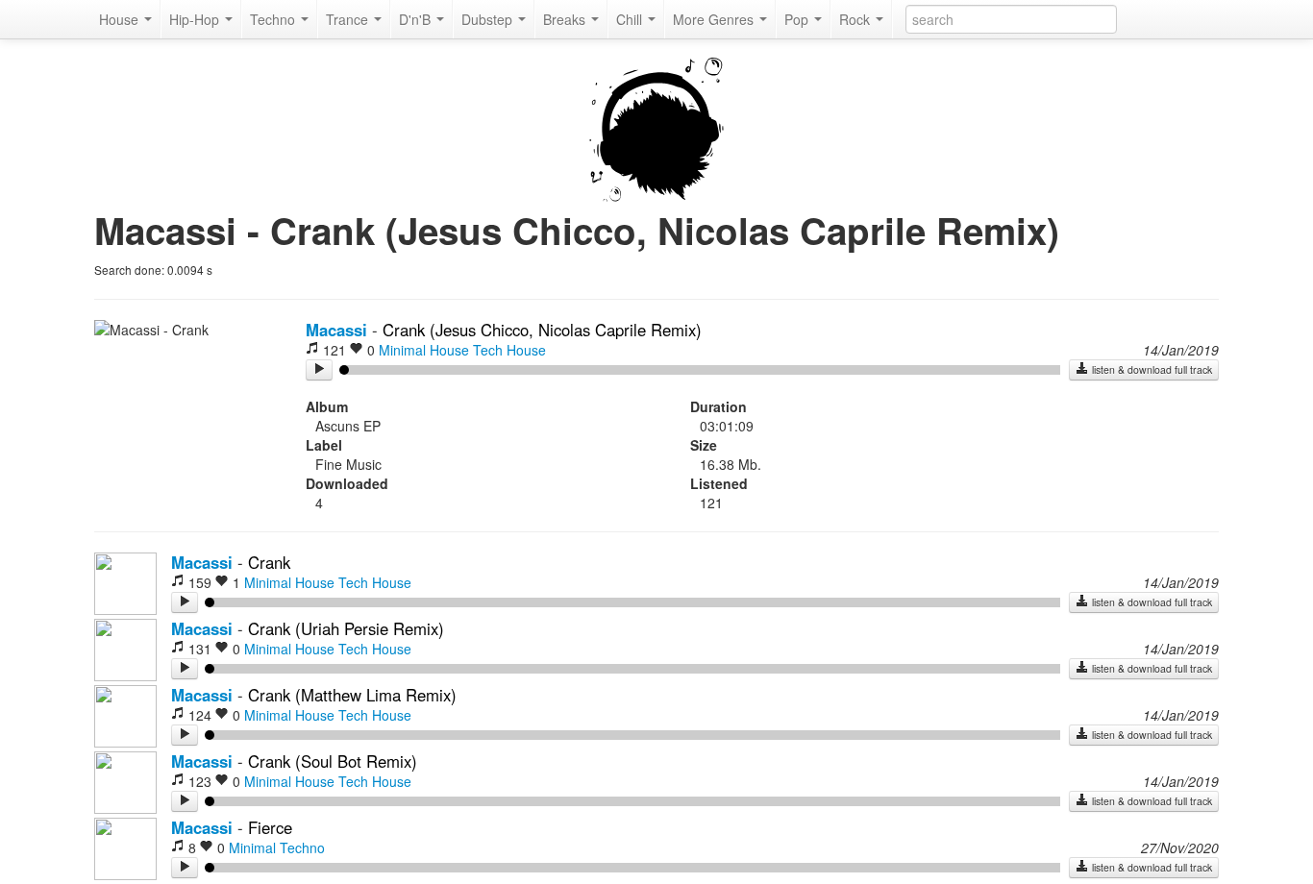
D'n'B (416, 19)
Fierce (270, 827)
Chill (631, 19)
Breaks (566, 19)
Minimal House (424, 349)
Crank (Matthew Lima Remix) (352, 694)
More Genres (715, 19)
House (120, 19)
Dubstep (488, 19)
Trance (349, 19)
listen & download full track (1150, 369)
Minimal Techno (277, 847)
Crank (269, 562)
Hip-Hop (196, 19)
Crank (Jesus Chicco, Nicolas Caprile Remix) (542, 329)
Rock (856, 19)
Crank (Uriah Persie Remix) (346, 628)
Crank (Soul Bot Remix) (332, 761)
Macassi (336, 329)
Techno (274, 19)
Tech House (509, 349)
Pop (798, 19)
